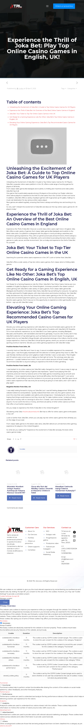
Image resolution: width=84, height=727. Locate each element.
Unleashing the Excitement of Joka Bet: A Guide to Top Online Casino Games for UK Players (42, 107)
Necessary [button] (3, 621)
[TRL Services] (16, 6)
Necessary (6, 623)
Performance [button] (5, 692)
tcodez (20, 88)
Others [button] (2, 719)
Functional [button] (3, 683)
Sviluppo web (51, 534)
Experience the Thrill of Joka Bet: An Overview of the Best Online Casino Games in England (42, 110)
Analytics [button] (3, 701)
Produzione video (52, 543)
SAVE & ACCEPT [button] (6, 726)
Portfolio (31, 538)
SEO (47, 531)
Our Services (32, 534)
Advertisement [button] (5, 710)
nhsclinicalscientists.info (31, 412)
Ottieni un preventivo (64, 6)
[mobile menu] (47, 6)
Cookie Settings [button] (5, 596)
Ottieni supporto (34, 547)
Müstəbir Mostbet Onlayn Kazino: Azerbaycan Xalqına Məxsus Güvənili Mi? (16, 489)
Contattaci (31, 550)
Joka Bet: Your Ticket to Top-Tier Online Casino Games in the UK (32, 114)
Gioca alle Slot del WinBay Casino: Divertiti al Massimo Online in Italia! (42, 489)
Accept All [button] (15, 596)
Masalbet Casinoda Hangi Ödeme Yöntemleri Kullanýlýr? (65, 488)
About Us (31, 531)
